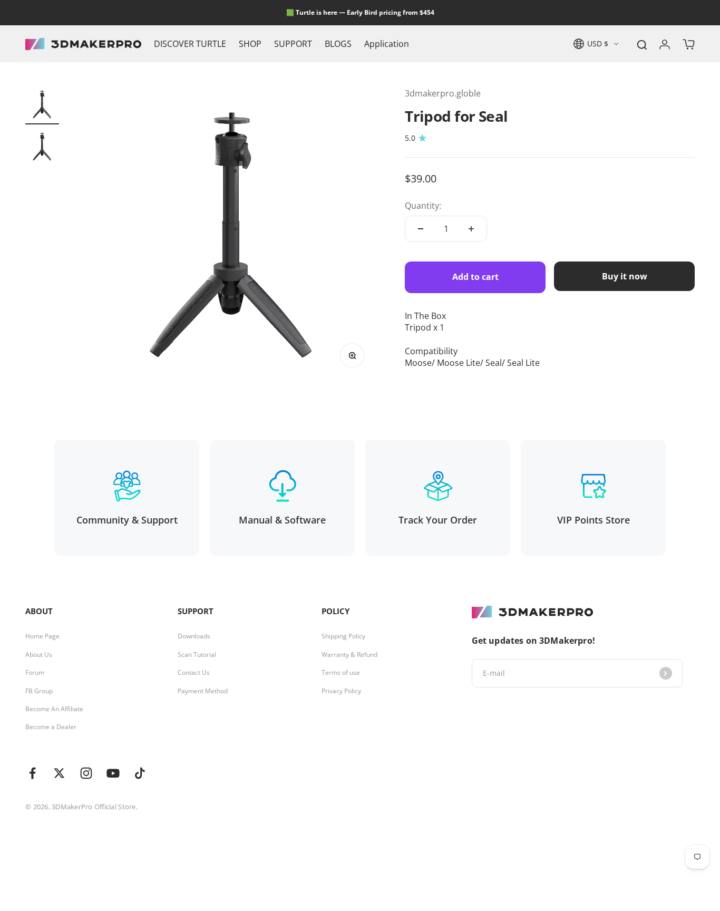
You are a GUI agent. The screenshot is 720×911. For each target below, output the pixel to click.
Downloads (194, 636)
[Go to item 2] (42, 148)
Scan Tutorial (197, 655)
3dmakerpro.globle (443, 93)
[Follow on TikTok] (140, 773)
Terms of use (341, 672)
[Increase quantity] (471, 228)
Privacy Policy (341, 691)
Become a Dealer (50, 727)
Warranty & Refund (349, 655)
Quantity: (423, 205)
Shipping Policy (343, 636)
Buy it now (624, 276)
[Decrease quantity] (420, 228)
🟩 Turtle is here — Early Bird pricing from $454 (360, 12)
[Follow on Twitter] (59, 773)
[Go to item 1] (42, 106)
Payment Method (203, 691)
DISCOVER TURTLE (190, 44)
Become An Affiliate (54, 709)
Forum (34, 672)
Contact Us (194, 672)
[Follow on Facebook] (32, 773)
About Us (38, 655)
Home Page (42, 636)
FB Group (39, 691)
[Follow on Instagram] (86, 773)
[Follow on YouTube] (113, 773)
